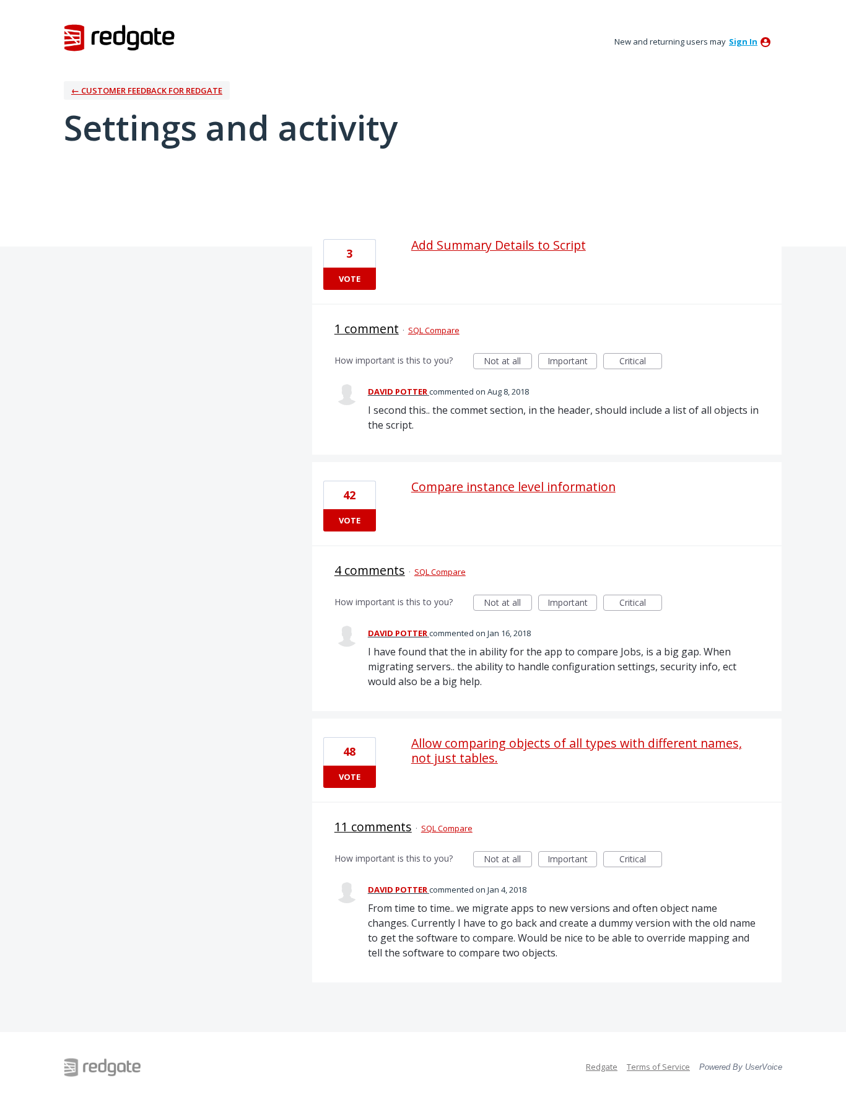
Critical (640, 362)
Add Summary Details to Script (498, 245)
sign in (743, 41)
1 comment (366, 328)
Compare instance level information (513, 486)
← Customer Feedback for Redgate (146, 90)
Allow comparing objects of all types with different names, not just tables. (576, 750)
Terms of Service (658, 1066)
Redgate (601, 1066)
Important (572, 362)
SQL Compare (434, 330)
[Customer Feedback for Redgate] (119, 37)
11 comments (373, 826)
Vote (349, 278)
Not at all (508, 362)
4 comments (369, 570)
